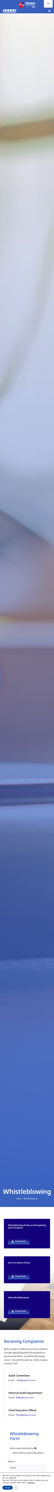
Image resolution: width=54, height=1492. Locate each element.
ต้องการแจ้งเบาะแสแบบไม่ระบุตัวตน (28, 1453)
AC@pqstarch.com (26, 1380)
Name (12, 1461)
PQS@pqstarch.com (26, 1415)
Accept (7, 1487)
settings (31, 1483)
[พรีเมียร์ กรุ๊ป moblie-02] (27, 2)
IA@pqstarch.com (25, 1397)
